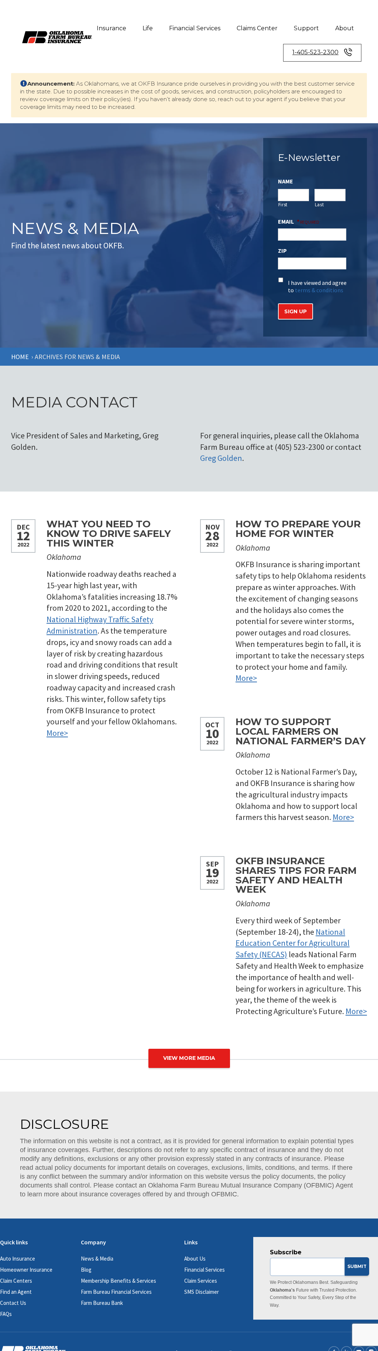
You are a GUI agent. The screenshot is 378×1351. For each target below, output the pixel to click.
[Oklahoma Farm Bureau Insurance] (57, 36)
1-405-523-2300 (315, 52)
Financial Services (194, 28)
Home (20, 356)
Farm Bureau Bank (102, 1302)
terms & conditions (319, 290)
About (344, 28)
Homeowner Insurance (26, 1269)
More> (57, 733)
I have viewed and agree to (317, 286)
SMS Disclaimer (201, 1291)
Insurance (111, 28)
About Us (195, 1258)
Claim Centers (16, 1280)
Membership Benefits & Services (118, 1280)
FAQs (6, 1313)
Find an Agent (16, 1291)
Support (306, 28)
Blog (86, 1269)
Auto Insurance (17, 1258)
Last (319, 204)
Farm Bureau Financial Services (116, 1291)
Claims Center (257, 28)
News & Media (97, 1258)
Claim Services (200, 1280)
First (283, 204)
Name (285, 181)
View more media (189, 1058)
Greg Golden (221, 458)
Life (147, 28)
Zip (282, 250)
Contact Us (13, 1302)
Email (288, 221)
